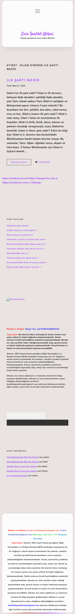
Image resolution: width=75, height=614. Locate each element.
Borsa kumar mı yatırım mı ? (20, 235)
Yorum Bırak (44, 162)
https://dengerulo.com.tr (43, 178)
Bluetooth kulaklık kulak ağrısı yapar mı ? (26, 244)
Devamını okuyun (21, 163)
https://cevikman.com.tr (16, 182)
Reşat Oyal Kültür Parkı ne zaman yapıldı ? (27, 262)
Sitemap (36, 182)
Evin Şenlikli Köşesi (37, 34)
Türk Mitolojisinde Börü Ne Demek (23, 457)
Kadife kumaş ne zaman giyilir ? (22, 230)
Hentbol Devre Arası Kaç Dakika (22, 466)
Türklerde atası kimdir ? (18, 226)
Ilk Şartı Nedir (23, 80)
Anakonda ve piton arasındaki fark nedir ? (26, 239)
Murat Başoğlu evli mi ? (18, 253)
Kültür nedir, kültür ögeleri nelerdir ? (24, 267)
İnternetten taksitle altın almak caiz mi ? (25, 249)
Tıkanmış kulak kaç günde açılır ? (23, 258)
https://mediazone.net (15, 178)
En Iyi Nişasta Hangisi (17, 475)
